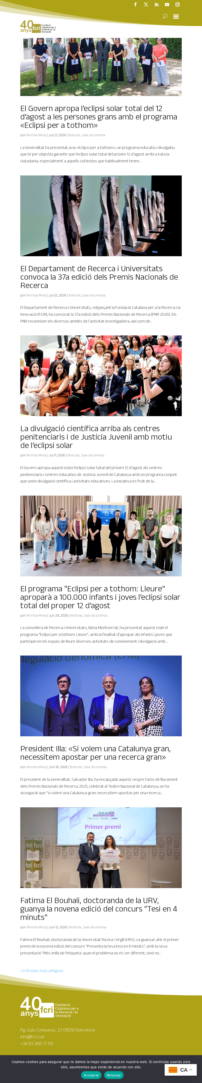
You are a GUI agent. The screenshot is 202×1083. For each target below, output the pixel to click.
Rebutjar (114, 1075)
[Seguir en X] (146, 4)
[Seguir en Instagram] (177, 4)
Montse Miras (37, 135)
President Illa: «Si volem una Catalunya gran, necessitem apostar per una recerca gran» (95, 752)
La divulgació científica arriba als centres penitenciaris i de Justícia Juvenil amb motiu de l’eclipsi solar (96, 437)
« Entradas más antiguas (41, 970)
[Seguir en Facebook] (135, 4)
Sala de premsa (93, 135)
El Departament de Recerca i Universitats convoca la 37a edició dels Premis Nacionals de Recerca (99, 277)
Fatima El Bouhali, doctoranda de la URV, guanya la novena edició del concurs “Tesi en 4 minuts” (98, 908)
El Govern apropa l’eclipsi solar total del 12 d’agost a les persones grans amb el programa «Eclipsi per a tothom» (98, 116)
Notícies (74, 135)
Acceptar (91, 1075)
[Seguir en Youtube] (167, 4)
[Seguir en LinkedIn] (156, 4)
